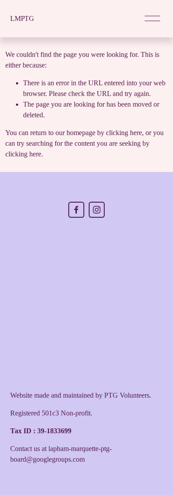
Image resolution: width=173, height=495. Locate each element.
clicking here (124, 132)
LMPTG (22, 18)
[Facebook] (76, 210)
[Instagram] (97, 210)
